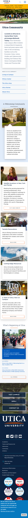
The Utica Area (7, 83)
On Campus (5, 361)
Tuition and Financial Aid (8, 444)
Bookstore (5, 470)
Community (5, 448)
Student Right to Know (8, 475)
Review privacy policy (8, 511)
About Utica (6, 92)
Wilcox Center (6, 79)
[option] (7, 436)
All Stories (14, 377)
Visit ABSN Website (14, 208)
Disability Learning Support (9, 472)
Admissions (5, 446)
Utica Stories (6, 87)
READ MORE (13, 242)
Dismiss (24, 514)
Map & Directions (8, 457)
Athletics (4, 450)
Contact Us (10, 7)
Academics (5, 441)
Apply (14, 401)
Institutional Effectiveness (8, 468)
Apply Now (18, 7)
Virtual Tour (8, 5)
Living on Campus (7, 74)
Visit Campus (18, 5)
